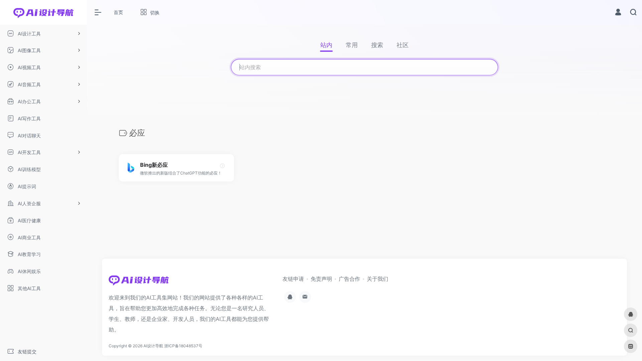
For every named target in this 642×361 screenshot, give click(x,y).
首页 (118, 12)
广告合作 (349, 278)
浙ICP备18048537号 (183, 345)
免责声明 (321, 278)
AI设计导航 (153, 345)
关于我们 (377, 278)
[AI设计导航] (139, 282)
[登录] (618, 12)
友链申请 (293, 278)
